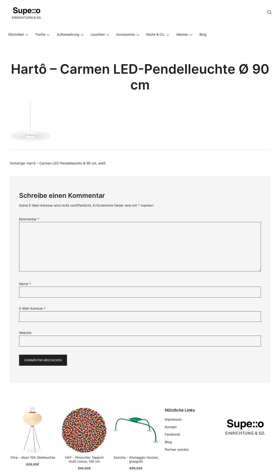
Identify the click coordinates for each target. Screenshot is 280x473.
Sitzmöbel (16, 34)
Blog (202, 34)
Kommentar (29, 219)
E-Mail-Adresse (32, 308)
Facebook (172, 434)
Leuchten (98, 34)
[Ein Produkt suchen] (269, 12)
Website (25, 333)
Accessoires (125, 34)
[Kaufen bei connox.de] (136, 430)
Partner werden (177, 449)
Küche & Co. (155, 34)
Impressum (173, 419)
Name (25, 284)
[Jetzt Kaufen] (32, 430)
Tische (40, 34)
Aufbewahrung (68, 34)
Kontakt (171, 427)
